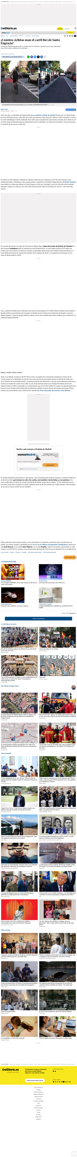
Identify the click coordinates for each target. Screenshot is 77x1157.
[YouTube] (75, 35)
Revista (38, 1112)
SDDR (22, 1064)
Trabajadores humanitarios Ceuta (32, 1)
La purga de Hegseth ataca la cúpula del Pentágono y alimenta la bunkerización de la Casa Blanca (17, 894)
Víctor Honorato (4, 652)
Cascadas (25, 1064)
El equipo (38, 1089)
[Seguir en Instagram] (61, 1081)
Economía (18, 552)
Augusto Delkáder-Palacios (45, 811)
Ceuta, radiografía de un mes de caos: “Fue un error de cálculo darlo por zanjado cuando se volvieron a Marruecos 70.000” (19, 779)
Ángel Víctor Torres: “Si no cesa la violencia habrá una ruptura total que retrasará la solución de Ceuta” (18, 809)
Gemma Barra (42, 926)
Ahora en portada (6, 753)
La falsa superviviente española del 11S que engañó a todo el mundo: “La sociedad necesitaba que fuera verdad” (57, 865)
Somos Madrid (35, 36)
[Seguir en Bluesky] (53, 1081)
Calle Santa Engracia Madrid (49, 552)
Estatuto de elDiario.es (38, 1094)
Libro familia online (63, 1064)
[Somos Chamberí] (6, 32)
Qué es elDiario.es (38, 1087)
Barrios (21, 35)
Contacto (38, 1110)
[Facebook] (67, 35)
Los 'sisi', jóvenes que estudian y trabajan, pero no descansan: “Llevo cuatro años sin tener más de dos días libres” (56, 922)
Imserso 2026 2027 (30, 1064)
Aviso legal (38, 1098)
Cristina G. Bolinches (56, 840)
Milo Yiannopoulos (58, 1)
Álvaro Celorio (42, 840)
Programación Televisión (71, 1064)
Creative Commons (38, 1096)
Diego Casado (4, 109)
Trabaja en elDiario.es (38, 1092)
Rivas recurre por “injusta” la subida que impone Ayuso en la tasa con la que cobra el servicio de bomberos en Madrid (57, 715)
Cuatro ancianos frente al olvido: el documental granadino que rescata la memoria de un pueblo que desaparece (19, 984)
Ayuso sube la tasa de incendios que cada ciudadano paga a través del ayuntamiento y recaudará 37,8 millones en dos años (57, 746)
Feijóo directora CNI (13, 1)
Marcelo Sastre (52, 958)
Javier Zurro (42, 868)
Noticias (3, 36)
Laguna (35, 1064)
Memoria (39, 1064)
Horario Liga (43, 1064)
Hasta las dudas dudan (8, 1011)
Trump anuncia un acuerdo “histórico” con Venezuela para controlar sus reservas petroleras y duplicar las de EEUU (57, 894)
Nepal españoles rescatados (22, 1)
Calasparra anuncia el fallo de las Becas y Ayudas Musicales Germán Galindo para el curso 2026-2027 (19, 955)
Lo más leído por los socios (8, 624)
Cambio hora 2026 (12, 1064)
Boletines (38, 1114)
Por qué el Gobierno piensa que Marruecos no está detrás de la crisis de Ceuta (18, 649)
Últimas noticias (5, 930)
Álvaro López (4, 986)
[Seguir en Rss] (70, 1081)
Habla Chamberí (14, 36)
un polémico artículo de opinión (44, 115)
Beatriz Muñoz (42, 783)
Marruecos (41, 1)
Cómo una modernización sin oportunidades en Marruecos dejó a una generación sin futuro (57, 809)
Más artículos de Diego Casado (10, 686)
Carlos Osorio (42, 1013)
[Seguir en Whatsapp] (68, 1081)
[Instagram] (72, 35)
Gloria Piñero (4, 840)
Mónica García (46, 1)
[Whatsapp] (28, 57)
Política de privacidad (38, 1101)
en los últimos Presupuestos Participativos (52, 544)
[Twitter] (65, 35)
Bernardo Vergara (43, 679)
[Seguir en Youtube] (64, 1081)
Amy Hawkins (4, 924)
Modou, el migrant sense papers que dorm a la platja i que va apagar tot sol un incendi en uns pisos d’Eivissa (57, 955)
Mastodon (38, 1119)
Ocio (7, 36)
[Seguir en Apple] (55, 1071)
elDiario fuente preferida (55, 1064)
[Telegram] (69, 35)
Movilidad (24, 552)
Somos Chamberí (4, 552)
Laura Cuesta (4, 682)
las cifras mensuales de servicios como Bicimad (53, 390)
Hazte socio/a (59, 28)
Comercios (28, 36)
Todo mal (42, 677)
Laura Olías (48, 840)
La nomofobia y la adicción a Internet (13, 1038)
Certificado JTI (38, 1117)
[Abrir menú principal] (75, 28)
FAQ (39, 1103)
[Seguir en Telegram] (59, 1081)
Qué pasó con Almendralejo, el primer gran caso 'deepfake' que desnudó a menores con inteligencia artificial (19, 865)
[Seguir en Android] (53, 1071)
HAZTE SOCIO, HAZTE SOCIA (35, 1080)
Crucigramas (18, 1064)
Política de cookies (38, 1108)
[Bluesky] (35, 57)
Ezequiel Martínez (5, 1040)
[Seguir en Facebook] (57, 1081)
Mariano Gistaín (4, 1013)
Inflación (70, 1)
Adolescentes (48, 1064)
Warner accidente (52, 1)
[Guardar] (45, 57)
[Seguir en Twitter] (55, 1081)
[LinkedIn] (41, 57)
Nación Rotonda (70, 182)
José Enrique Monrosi (6, 783)
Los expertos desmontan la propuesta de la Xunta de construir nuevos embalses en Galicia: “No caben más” (56, 984)
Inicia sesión (67, 28)
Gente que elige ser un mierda (48, 649)
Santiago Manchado (5, 868)
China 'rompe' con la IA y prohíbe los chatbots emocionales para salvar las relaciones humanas (16, 922)
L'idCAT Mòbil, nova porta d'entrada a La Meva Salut (55, 1038)
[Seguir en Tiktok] (66, 1081)
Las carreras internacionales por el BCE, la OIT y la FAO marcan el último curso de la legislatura (56, 837)
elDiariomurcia (4, 958)
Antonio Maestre (43, 650)
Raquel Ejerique (14, 868)
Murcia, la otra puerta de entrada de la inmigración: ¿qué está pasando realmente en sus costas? (19, 837)
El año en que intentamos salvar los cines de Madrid (55, 1011)
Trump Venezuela (65, 1)
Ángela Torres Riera (43, 958)
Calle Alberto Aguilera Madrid (35, 552)
